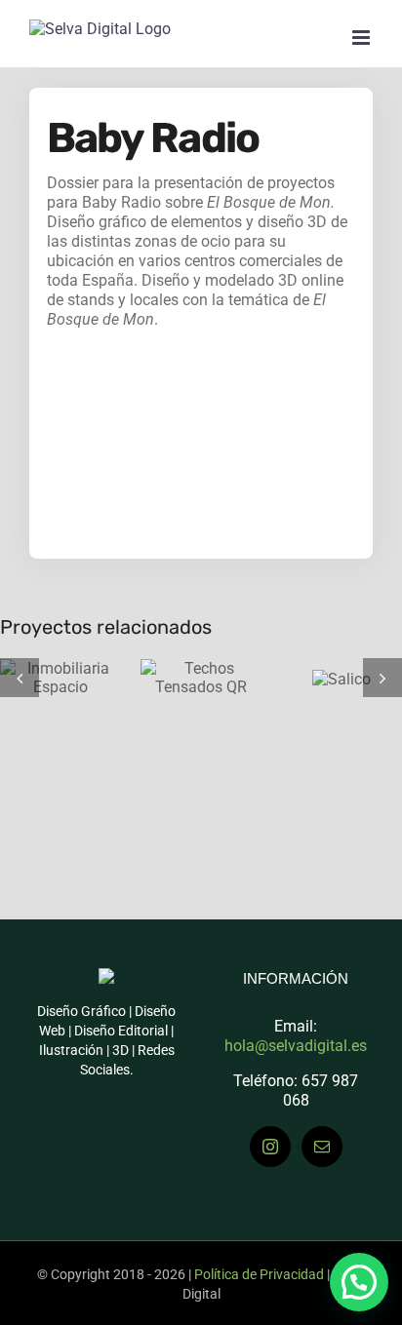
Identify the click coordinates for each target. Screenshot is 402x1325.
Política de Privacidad (259, 1274)
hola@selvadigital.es (295, 1045)
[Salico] (326, 677)
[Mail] (322, 1146)
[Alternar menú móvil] (362, 37)
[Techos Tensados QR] (185, 677)
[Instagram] (270, 1146)
